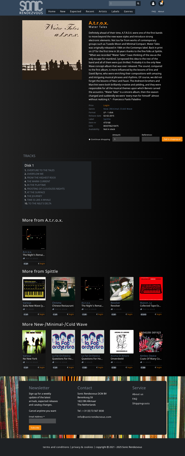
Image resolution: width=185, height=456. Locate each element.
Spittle (107, 119)
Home (52, 11)
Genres (128, 11)
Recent (90, 11)
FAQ (154, 11)
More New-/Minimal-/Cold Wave (54, 324)
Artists (103, 11)
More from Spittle (40, 271)
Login (106, 105)
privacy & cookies (82, 447)
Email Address (37, 416)
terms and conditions (56, 447)
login (42, 263)
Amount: (116, 134)
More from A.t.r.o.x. (42, 220)
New (62, 11)
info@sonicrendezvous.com (94, 416)
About (161, 11)
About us (137, 394)
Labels (115, 11)
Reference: (147, 134)
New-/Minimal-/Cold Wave (117, 108)
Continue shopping (100, 139)
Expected (75, 11)
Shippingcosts (141, 403)
